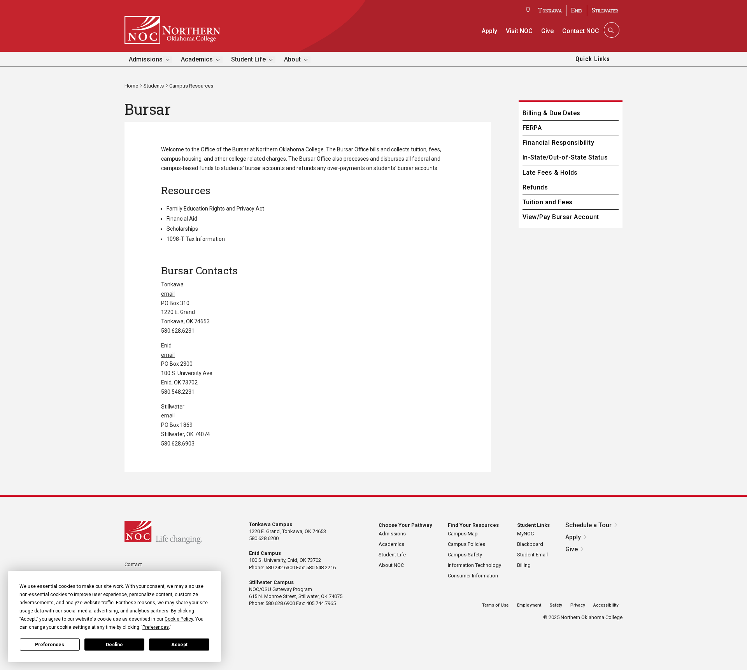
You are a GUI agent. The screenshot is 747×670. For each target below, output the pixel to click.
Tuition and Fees (548, 202)
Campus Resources (191, 86)
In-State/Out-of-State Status (565, 157)
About (292, 59)
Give (547, 31)
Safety (556, 605)
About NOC (391, 565)
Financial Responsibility (558, 142)
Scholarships (182, 229)
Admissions (146, 59)
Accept (179, 644)
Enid (576, 10)
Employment (529, 605)
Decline (114, 644)
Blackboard (530, 544)
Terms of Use (495, 605)
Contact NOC (580, 31)
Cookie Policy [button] (179, 619)
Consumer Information (473, 576)
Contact (133, 564)
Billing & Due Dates (551, 113)
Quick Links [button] (592, 59)
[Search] (610, 30)
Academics (197, 59)
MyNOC (525, 534)
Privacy (577, 605)
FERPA (532, 128)
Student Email (532, 555)
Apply (489, 31)
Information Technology (474, 565)
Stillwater (604, 10)
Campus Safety (465, 555)
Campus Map (463, 534)
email (168, 294)
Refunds (535, 187)
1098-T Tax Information (196, 239)
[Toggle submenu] (167, 59)
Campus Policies (466, 544)
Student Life (248, 59)
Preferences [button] (155, 627)
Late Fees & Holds (550, 172)
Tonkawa (550, 10)
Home (131, 86)
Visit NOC (519, 31)
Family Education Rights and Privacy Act (215, 208)
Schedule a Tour (588, 525)
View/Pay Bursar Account (561, 217)
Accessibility (605, 605)
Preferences (49, 644)
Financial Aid (182, 219)
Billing (524, 565)
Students (154, 86)
